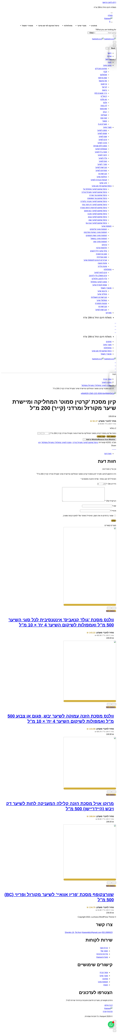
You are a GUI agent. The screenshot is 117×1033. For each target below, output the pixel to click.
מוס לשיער (103, 161)
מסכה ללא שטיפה (100, 146)
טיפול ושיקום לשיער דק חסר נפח (94, 205)
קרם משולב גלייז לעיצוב (98, 276)
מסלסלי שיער (102, 300)
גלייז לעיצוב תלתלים (99, 279)
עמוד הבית (107, 379)
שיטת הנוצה (102, 263)
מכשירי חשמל (27, 26)
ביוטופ (104, 90)
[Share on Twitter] (114, 449)
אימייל (113, 511)
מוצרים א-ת (102, 124)
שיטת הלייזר (102, 266)
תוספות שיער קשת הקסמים (96, 235)
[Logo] (104, 39)
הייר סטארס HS (100, 93)
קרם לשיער (102, 140)
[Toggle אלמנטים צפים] (111, 1024)
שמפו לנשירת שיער (99, 285)
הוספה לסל (111, 436)
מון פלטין (103, 99)
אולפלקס (103, 75)
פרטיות (110, 1011)
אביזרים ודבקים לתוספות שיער (95, 260)
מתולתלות (68, 26)
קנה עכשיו (101, 436)
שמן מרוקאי (102, 78)
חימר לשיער (102, 155)
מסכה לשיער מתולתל (99, 282)
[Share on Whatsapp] (115, 449)
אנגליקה (104, 115)
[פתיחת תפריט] (112, 12)
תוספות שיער (106, 226)
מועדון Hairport (102, 957)
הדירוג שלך (111, 484)
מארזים (109, 313)
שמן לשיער (103, 136)
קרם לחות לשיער (100, 272)
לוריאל (104, 87)
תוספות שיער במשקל (99, 239)
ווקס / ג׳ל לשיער (101, 152)
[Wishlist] (115, 329)
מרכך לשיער (102, 143)
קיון (39, 442)
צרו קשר (108, 59)
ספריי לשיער (102, 164)
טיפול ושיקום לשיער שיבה (97, 214)
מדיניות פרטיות (102, 954)
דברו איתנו (108, 1005)
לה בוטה (104, 106)
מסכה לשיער (102, 130)
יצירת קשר (104, 948)
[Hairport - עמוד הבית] (108, 18)
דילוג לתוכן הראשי (109, 2)
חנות (110, 62)
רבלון (105, 112)
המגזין (105, 985)
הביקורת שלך (110, 501)
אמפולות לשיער (101, 149)
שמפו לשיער (102, 133)
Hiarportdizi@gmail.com (91, 932)
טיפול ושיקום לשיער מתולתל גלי (95, 189)
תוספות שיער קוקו (100, 242)
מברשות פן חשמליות (99, 297)
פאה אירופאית (101, 254)
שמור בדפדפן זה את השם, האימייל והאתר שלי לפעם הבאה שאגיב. (87, 516)
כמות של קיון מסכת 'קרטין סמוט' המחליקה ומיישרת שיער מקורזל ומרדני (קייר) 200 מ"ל (83, 433)
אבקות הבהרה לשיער (99, 180)
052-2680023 (107, 932)
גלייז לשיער (102, 158)
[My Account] (115, 326)
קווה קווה (103, 118)
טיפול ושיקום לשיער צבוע (97, 217)
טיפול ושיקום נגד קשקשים (97, 198)
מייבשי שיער (102, 291)
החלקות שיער (102, 177)
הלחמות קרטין (101, 248)
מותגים (94, 26)
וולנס (105, 103)
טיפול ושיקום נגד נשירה (98, 195)
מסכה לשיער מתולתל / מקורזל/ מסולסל (97, 385)
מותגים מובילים (101, 69)
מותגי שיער (107, 65)
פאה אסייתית (102, 257)
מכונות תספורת (101, 303)
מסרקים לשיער (101, 170)
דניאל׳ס (104, 96)
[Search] (115, 322)
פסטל (104, 121)
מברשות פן (102, 174)
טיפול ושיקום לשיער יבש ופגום (95, 211)
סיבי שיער (103, 183)
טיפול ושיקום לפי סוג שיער (48, 26)
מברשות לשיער (101, 167)
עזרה (105, 1011)
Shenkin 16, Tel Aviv (73, 932)
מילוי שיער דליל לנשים (98, 251)
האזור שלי (104, 951)
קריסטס (104, 84)
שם (114, 506)
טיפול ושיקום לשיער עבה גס (96, 223)
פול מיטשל (103, 81)
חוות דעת (108, 454)
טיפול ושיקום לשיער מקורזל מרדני (94, 192)
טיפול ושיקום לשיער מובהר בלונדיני (93, 201)
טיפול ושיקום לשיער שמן (98, 220)
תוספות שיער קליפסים (98, 229)
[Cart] (115, 332)
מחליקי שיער (102, 294)
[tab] (56, 453)
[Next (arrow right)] (111, 1027)
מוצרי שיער (81, 26)
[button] (111, 611)
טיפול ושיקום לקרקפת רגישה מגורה (93, 208)
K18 (105, 72)
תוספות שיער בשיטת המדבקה (95, 232)
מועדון (110, 15)
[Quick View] (114, 608)
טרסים (104, 245)
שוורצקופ (103, 109)
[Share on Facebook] (112, 449)
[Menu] (114, 42)
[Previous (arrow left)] (114, 1027)
